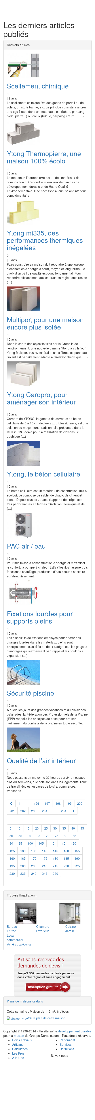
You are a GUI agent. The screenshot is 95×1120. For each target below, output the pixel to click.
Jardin (69, 931)
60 (29, 836)
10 (19, 828)
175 (44, 858)
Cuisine (70, 926)
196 (36, 803)
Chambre (42, 926)
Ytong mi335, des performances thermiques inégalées (45, 240)
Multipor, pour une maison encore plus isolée (45, 323)
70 (47, 836)
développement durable (74, 1031)
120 (73, 843)
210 (44, 866)
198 (58, 803)
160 (12, 858)
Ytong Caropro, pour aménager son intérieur (41, 398)
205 (33, 866)
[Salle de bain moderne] (69, 913)
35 (64, 828)
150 (66, 851)
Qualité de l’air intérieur (41, 760)
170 (33, 858)
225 (77, 866)
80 (65, 836)
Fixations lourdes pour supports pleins (40, 617)
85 (74, 836)
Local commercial (15, 937)
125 (12, 851)
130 (23, 851)
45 (82, 828)
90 (11, 843)
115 (62, 843)
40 (73, 828)
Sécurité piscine (30, 693)
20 (37, 828)
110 (52, 843)
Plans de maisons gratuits (25, 1001)
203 (33, 811)
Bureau (12, 926)
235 (23, 873)
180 (55, 858)
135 (33, 851)
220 (66, 866)
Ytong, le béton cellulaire (43, 474)
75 (56, 836)
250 (55, 873)
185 (66, 858)
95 (20, 843)
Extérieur (42, 931)
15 (28, 828)
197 (47, 803)
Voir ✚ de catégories (19, 944)
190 (77, 858)
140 (44, 851)
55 (20, 836)
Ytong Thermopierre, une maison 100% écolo (44, 157)
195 (12, 866)
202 (23, 811)
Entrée (11, 931)
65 (38, 836)
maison (19, 1035)
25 (46, 828)
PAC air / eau (26, 546)
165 (23, 858)
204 (44, 811)
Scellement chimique (38, 85)
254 (63, 811)
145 (55, 851)
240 (33, 873)
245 (44, 873)
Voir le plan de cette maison (46, 1018)
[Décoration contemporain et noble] (26, 913)
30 (55, 828)
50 (11, 836)
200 (23, 866)
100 (30, 843)
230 (12, 873)
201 (12, 811)
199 (69, 803)
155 (77, 851)
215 (55, 866)
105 (41, 843)
